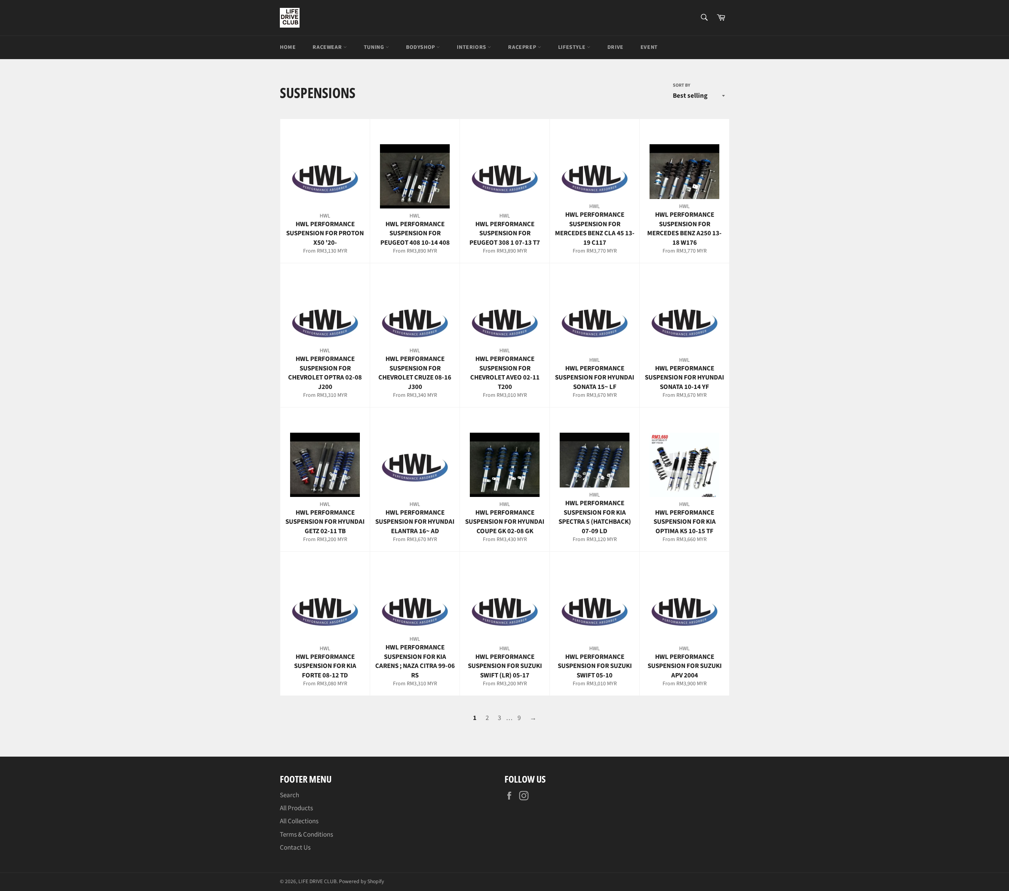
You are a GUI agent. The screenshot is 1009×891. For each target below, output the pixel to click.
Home (288, 47)
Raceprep (522, 47)
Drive (615, 47)
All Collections (299, 821)
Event (649, 47)
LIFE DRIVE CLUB (317, 881)
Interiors (472, 47)
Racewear (328, 47)
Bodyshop (421, 47)
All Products (296, 808)
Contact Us (295, 847)
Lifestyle (572, 47)
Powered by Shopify (361, 881)
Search (289, 795)
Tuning (374, 47)
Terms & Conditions (306, 834)
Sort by (681, 85)
